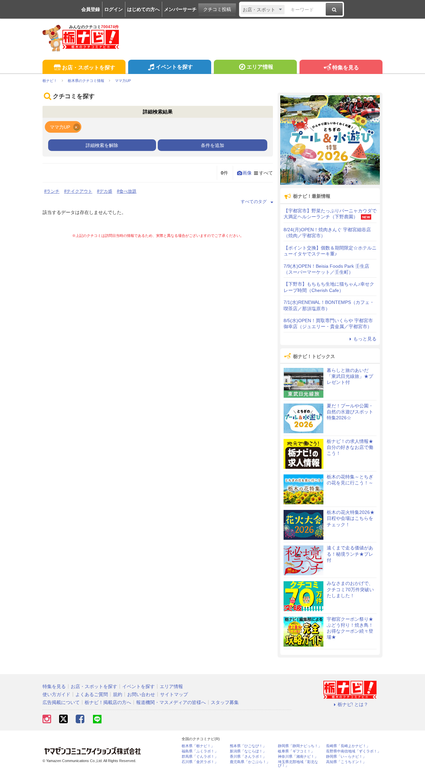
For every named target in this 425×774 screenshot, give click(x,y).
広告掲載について (61, 702)
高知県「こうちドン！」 (346, 762)
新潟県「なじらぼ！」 (248, 751)
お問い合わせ (141, 694)
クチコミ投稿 (217, 9)
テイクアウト (79, 191)
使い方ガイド (56, 694)
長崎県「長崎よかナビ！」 (348, 746)
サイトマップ (174, 694)
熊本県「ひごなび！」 (248, 746)
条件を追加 (212, 145)
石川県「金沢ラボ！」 (200, 762)
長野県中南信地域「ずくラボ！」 (353, 751)
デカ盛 (105, 191)
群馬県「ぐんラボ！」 (200, 756)
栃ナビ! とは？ (353, 704)
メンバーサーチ (180, 9)
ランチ (52, 191)
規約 (117, 694)
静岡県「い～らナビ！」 (346, 756)
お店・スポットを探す (88, 67)
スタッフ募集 (225, 702)
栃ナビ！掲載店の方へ (108, 702)
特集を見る (345, 67)
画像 (247, 173)
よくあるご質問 (91, 694)
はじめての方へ (143, 9)
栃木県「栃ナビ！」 (198, 746)
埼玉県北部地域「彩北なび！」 (298, 763)
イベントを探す (174, 67)
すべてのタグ (254, 201)
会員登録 (90, 9)
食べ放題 (127, 191)
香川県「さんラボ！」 (248, 756)
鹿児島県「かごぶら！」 (250, 762)
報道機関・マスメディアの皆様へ (171, 702)
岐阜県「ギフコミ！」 (296, 751)
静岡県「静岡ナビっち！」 (300, 746)
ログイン (113, 9)
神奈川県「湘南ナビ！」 (298, 756)
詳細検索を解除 (102, 145)
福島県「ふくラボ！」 (200, 751)
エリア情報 (260, 67)
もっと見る (365, 338)
